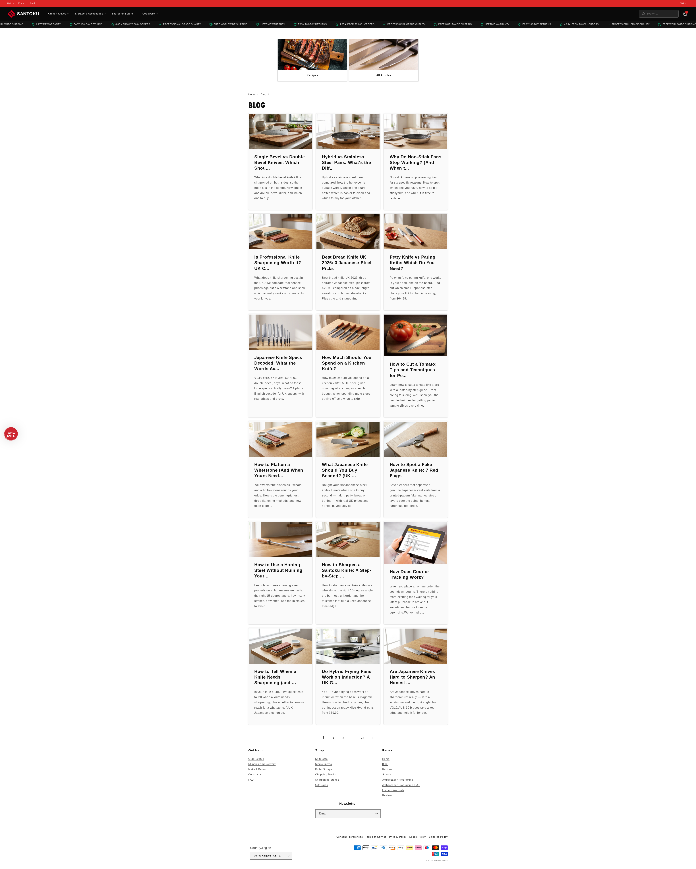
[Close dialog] (422, 803)
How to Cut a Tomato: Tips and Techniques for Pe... (413, 370)
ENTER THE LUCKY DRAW (348, 858)
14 (362, 737)
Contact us (255, 774)
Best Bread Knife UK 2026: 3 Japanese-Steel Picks (346, 263)
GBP (682, 3)
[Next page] (372, 738)
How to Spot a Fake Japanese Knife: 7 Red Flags (414, 470)
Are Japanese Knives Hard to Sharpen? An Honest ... (412, 677)
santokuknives (441, 861)
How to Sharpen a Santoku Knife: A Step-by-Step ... (346, 570)
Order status (256, 758)
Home (386, 758)
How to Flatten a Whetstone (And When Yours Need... (278, 470)
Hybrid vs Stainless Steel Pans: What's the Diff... (346, 162)
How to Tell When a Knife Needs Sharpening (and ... (275, 677)
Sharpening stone (123, 13)
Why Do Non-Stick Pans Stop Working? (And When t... (416, 162)
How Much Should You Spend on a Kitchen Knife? (346, 363)
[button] (659, 14)
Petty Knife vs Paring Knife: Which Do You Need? (413, 263)
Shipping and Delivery (262, 763)
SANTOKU (28, 13)
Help (9, 3)
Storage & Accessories (89, 13)
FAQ (251, 779)
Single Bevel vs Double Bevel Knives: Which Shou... (279, 162)
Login (33, 3)
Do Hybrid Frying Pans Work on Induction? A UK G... (346, 677)
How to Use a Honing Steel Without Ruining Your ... (278, 570)
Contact (22, 3)
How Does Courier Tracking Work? (409, 574)
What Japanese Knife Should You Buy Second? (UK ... (345, 470)
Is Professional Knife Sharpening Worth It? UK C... (277, 263)
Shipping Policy (438, 836)
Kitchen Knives (57, 13)
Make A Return (257, 769)
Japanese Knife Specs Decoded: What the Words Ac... (278, 363)
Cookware (148, 13)
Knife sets (321, 758)
